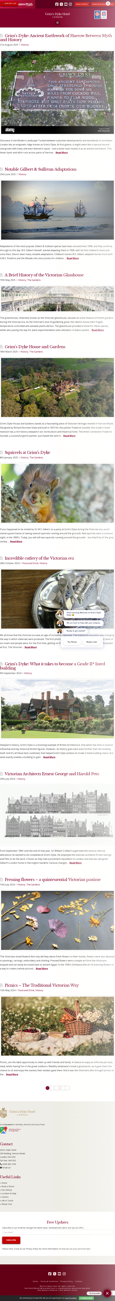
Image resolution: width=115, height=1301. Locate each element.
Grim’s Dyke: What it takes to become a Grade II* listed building (52, 666)
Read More (16, 541)
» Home (3, 1183)
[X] (55, 1274)
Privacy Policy (32, 1248)
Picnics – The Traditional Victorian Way (42, 985)
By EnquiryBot (95, 1293)
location (8, 1124)
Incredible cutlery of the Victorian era (39, 558)
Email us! (7, 1167)
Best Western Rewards (47, 1290)
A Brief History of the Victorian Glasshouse (44, 275)
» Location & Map (8, 1193)
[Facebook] (50, 1274)
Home (35, 1281)
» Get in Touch (6, 1200)
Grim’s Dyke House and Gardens (35, 346)
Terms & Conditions (49, 1281)
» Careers (4, 1197)
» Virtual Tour (6, 1204)
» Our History (6, 1190)
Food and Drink (30, 563)
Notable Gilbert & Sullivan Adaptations (40, 169)
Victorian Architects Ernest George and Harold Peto (52, 774)
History (25, 44)
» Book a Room (7, 1186)
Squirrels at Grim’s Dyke (27, 452)
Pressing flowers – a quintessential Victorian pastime (53, 879)
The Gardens (34, 280)
